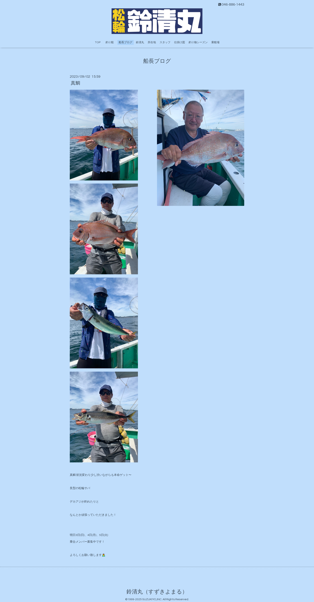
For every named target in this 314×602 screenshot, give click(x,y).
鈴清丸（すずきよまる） (157, 592)
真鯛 (75, 83)
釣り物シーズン (198, 42)
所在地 (152, 42)
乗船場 (215, 42)
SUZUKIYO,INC (152, 599)
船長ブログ (125, 42)
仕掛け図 (179, 42)
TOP (97, 42)
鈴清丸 (140, 42)
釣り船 (111, 42)
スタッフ (165, 42)
